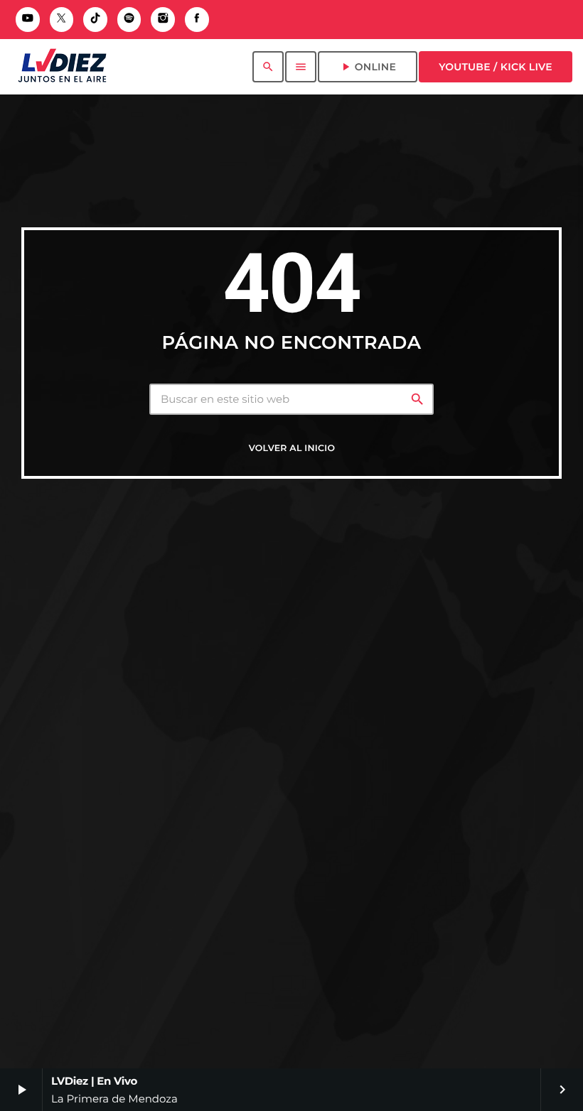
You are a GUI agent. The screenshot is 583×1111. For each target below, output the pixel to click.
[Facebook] (197, 19)
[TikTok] (95, 19)
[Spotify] (129, 19)
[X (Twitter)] (62, 19)
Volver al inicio (292, 448)
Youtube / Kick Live (495, 66)
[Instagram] (163, 19)
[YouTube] (28, 19)
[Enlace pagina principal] (62, 67)
